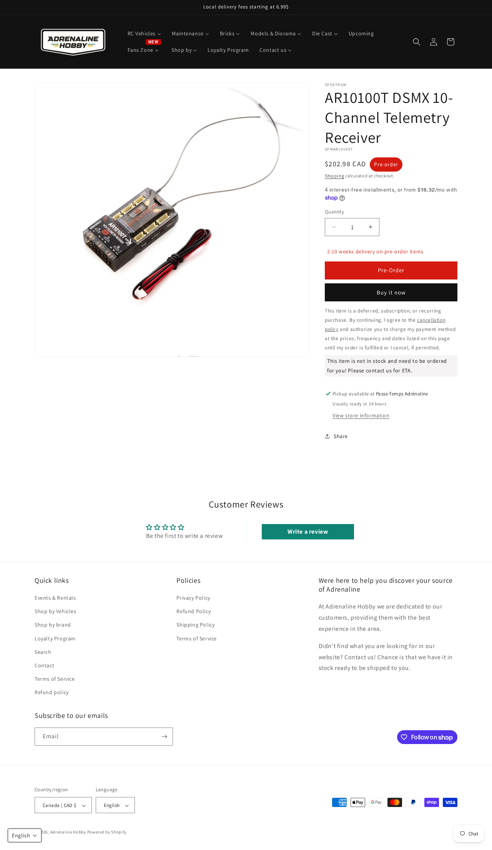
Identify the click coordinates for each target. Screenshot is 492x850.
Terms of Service (55, 678)
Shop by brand (53, 625)
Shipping (334, 176)
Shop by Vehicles (55, 611)
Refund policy (52, 692)
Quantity (334, 211)
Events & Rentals (55, 597)
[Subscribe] (164, 737)
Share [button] (341, 436)
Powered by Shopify (107, 832)
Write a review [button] (308, 532)
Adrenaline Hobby (68, 832)
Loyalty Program (55, 638)
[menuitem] (144, 33)
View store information (360, 415)
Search (43, 651)
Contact (44, 665)
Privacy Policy (193, 597)
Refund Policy (193, 611)
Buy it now (391, 292)
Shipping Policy (195, 625)
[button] (416, 41)
